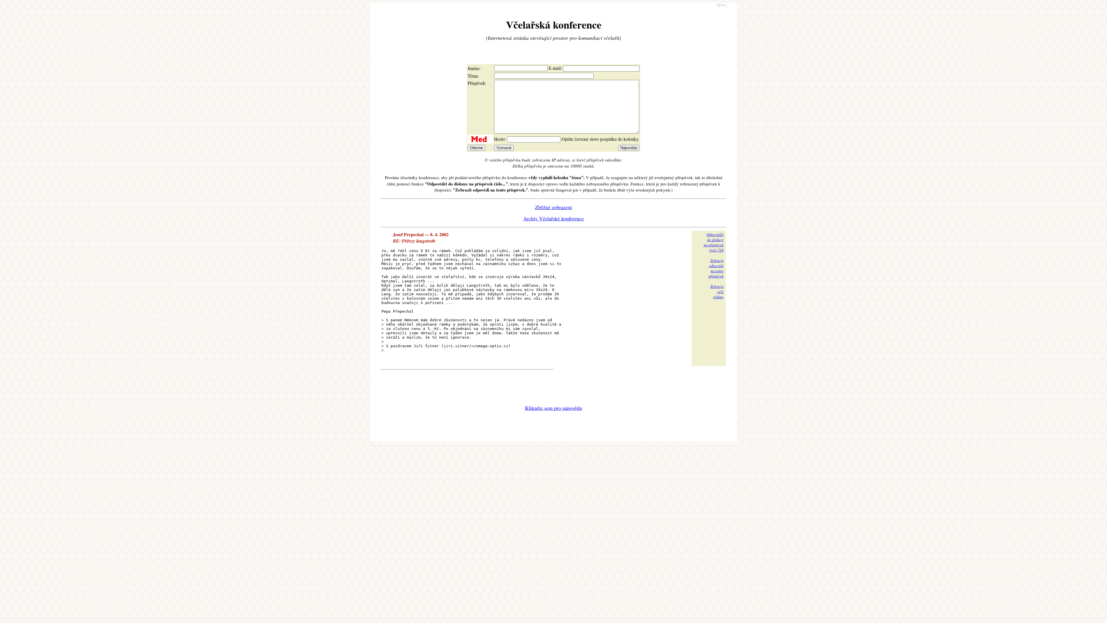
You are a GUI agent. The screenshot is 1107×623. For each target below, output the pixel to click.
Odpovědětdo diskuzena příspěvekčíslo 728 (714, 242)
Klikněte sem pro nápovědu (553, 407)
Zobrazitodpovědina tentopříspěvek (716, 268)
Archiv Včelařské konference (553, 218)
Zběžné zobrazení (553, 207)
